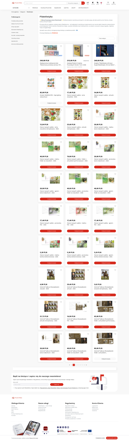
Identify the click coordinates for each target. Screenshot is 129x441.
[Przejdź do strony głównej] (16, 2)
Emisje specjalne (15, 26)
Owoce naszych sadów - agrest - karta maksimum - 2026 (49, 192)
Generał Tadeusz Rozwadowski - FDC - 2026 (77, 320)
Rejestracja (95, 407)
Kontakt (13, 415)
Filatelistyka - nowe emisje (45, 406)
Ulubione (94, 410)
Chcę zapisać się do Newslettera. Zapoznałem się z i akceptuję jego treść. (52, 388)
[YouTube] (68, 427)
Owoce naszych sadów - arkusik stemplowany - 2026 (76, 128)
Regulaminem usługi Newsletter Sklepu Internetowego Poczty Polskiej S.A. (59, 388)
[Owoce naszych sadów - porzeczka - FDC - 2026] (51, 210)
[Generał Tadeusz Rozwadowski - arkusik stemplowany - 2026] (51, 306)
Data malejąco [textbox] (102, 38)
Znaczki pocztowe (15, 38)
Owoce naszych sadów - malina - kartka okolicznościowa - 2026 (50, 256)
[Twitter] (65, 427)
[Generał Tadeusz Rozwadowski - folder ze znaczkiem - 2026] (78, 338)
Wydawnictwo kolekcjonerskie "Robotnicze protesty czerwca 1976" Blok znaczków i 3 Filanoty (51, 64)
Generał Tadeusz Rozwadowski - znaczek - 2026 (50, 288)
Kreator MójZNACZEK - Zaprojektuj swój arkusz (50, 96)
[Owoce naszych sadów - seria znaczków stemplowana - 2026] (51, 114)
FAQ (12, 410)
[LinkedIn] (63, 427)
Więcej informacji (33, 438)
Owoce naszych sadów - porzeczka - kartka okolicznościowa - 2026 (78, 256)
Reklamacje (14, 407)
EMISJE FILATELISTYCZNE (17, 23)
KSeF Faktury (14, 409)
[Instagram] (60, 427)
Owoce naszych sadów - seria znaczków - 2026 (76, 96)
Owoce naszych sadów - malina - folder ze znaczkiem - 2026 (50, 160)
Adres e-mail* (15, 382)
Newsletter (68, 415)
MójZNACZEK (14, 41)
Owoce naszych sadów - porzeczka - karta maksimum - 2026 (105, 160)
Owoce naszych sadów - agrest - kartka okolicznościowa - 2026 (104, 256)
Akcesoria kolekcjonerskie (17, 44)
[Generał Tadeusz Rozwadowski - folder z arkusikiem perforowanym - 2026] (105, 306)
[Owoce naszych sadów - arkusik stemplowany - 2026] (78, 114)
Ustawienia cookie (100, 438)
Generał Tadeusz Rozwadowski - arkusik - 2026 (77, 288)
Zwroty (13, 406)
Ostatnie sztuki (14, 32)
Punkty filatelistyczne (17, 414)
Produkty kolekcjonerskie (17, 21)
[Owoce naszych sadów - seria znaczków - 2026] (78, 82)
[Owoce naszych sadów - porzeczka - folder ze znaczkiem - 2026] (78, 178)
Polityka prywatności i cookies (73, 418)
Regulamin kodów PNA (71, 407)
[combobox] (74, 3)
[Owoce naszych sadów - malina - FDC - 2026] (78, 210)
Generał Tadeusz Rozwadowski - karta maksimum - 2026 (50, 352)
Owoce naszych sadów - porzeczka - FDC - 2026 (51, 224)
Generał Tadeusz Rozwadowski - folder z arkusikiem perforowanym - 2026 (105, 320)
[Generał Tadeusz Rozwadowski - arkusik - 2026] (78, 274)
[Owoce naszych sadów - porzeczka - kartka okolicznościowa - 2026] (78, 242)
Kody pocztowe (42, 407)
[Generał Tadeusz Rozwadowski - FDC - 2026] (78, 306)
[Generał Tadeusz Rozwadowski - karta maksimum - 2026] (51, 338)
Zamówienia (95, 409)
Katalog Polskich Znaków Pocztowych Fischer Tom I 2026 (76, 64)
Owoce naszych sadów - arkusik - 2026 (104, 96)
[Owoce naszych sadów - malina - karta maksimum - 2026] (105, 114)
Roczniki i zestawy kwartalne (18, 35)
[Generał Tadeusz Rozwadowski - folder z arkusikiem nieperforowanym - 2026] (105, 338)
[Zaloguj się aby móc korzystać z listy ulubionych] (61, 46)
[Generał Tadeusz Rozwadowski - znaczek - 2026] (51, 274)
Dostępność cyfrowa (70, 417)
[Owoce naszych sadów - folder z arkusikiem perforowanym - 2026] (78, 146)
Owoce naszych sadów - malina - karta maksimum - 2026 (104, 128)
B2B (12, 412)
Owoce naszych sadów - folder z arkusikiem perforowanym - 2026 (77, 160)
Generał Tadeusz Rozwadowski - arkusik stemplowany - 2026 (50, 320)
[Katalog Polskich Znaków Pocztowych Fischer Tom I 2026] (78, 50)
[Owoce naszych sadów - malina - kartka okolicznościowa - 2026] (51, 242)
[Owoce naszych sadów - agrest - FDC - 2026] (105, 210)
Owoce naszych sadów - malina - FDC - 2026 (77, 224)
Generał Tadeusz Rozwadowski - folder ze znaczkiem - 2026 (77, 352)
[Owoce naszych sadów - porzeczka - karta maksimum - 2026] (105, 146)
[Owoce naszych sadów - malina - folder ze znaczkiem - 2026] (51, 146)
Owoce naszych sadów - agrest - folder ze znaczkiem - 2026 (104, 192)
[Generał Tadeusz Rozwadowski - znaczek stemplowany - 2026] (105, 274)
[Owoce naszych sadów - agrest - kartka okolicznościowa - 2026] (105, 242)
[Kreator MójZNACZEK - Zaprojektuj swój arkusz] (51, 82)
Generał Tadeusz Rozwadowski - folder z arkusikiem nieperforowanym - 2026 (104, 352)
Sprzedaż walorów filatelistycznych (74, 414)
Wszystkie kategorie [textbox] (73, 3)
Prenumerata (41, 409)
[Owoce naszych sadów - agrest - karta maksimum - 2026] (51, 178)
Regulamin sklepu (70, 406)
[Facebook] (58, 427)
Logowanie (95, 406)
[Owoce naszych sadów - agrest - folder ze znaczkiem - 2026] (105, 178)
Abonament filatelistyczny (17, 29)
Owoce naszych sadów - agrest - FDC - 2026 (104, 224)
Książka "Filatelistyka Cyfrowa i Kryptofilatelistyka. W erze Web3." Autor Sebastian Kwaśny (104, 64)
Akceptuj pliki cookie (112, 438)
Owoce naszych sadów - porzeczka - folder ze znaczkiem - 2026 (78, 192)
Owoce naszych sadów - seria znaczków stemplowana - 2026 (49, 128)
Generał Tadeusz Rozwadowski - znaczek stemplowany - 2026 (104, 288)
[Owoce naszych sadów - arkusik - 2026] (105, 82)
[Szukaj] (83, 3)
